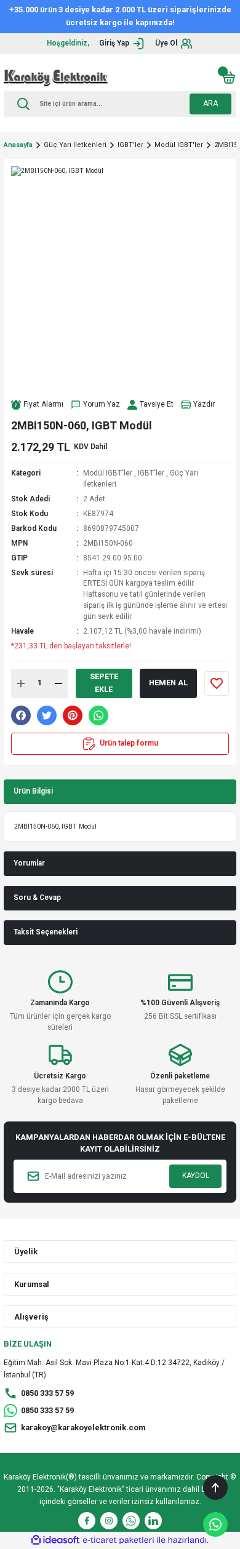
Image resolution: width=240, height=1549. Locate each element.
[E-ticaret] (118, 1540)
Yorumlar (29, 863)
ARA (210, 103)
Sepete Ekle (104, 683)
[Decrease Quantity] (58, 683)
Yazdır (204, 404)
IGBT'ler (151, 473)
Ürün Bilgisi (33, 791)
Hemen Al (168, 682)
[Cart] (229, 77)
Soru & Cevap (37, 897)
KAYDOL (195, 1175)
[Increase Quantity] (21, 683)
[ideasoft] (55, 1540)
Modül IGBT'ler (107, 473)
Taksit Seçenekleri (46, 932)
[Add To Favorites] (216, 683)
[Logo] (56, 77)
